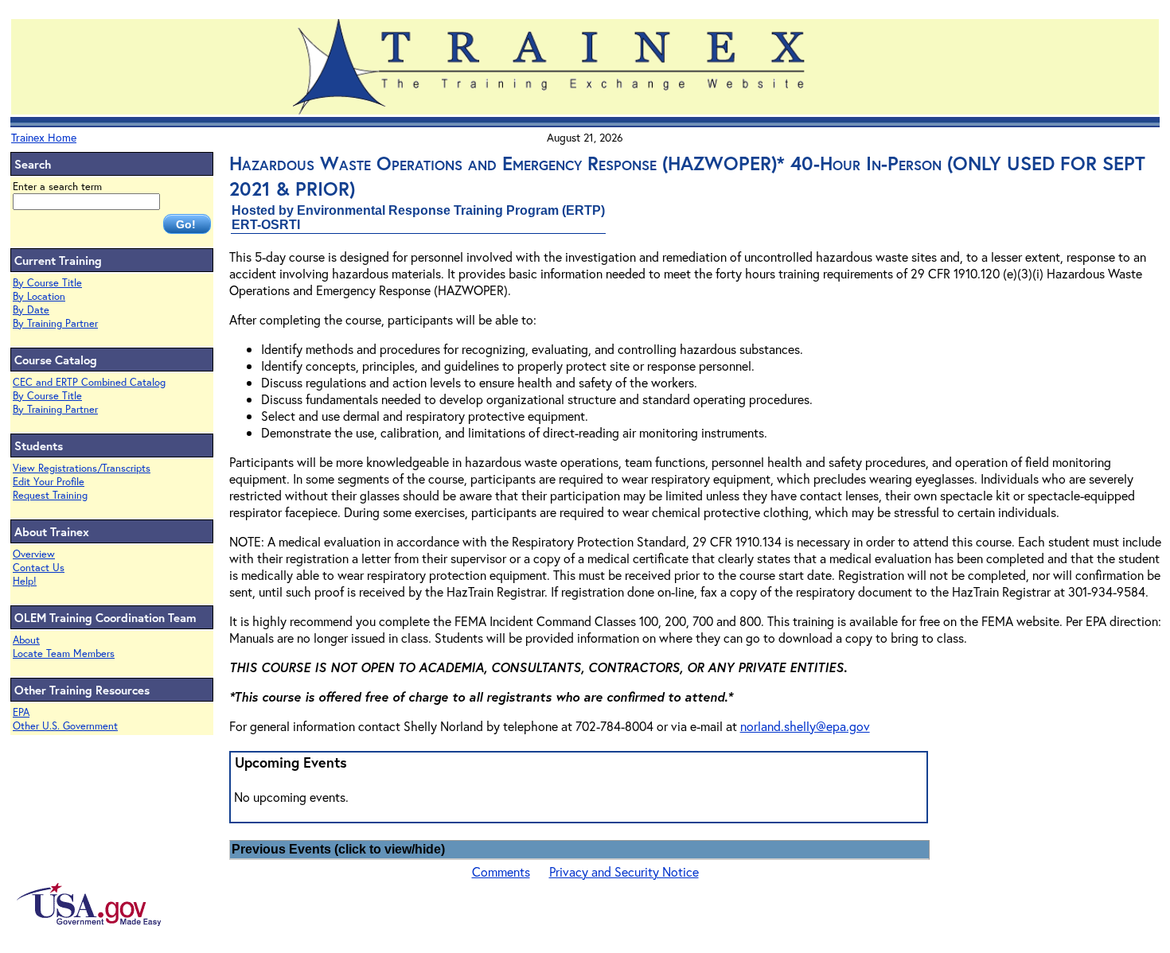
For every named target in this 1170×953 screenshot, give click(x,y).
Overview (34, 554)
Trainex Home (43, 137)
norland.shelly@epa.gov (805, 726)
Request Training (50, 495)
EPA (21, 712)
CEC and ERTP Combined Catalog (89, 382)
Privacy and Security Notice (624, 871)
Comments (501, 871)
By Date (31, 310)
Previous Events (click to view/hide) (338, 849)
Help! (25, 581)
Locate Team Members (64, 653)
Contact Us (38, 567)
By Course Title (47, 283)
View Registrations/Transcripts (81, 468)
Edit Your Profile (48, 481)
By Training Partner (55, 323)
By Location (39, 296)
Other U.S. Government (65, 726)
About (26, 640)
